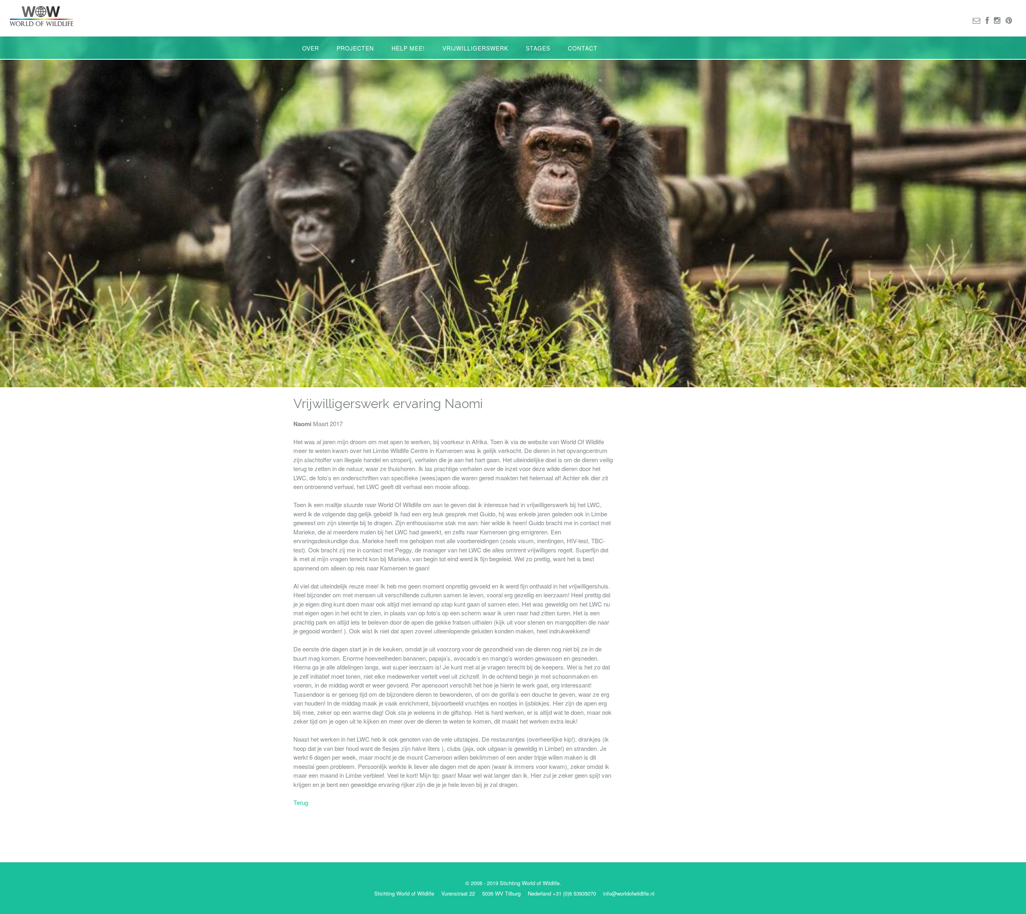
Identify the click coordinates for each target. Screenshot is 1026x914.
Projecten (355, 48)
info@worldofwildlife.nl (628, 893)
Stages (538, 48)
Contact (583, 48)
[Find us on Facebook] (987, 19)
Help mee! (408, 48)
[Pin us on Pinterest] (1009, 19)
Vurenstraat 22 (458, 893)
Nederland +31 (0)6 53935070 (562, 893)
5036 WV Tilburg (501, 893)
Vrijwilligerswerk (475, 48)
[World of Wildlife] (41, 16)
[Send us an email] (976, 19)
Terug (300, 802)
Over (310, 48)
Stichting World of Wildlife (404, 893)
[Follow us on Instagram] (997, 19)
